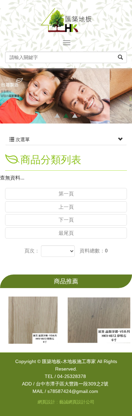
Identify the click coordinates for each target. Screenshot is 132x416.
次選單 (22, 139)
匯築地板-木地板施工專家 (66, 20)
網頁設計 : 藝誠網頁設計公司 (66, 401)
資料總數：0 (94, 250)
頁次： (32, 250)
